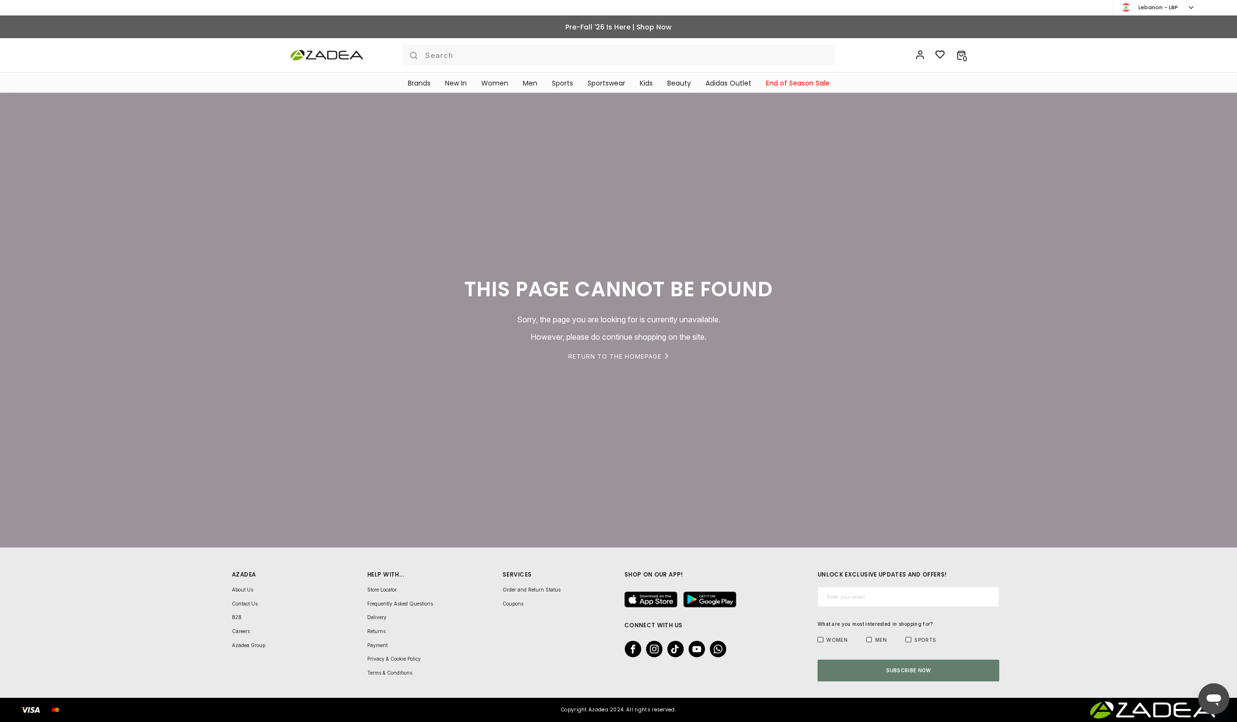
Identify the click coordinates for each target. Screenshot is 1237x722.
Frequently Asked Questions (400, 603)
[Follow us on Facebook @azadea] (630, 649)
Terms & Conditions (389, 673)
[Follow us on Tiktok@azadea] (672, 649)
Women (494, 83)
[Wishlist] (940, 55)
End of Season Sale (798, 83)
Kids (646, 83)
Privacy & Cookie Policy (394, 659)
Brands (419, 83)
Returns (376, 631)
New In (456, 83)
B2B (237, 617)
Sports (562, 83)
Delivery (377, 617)
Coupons (513, 603)
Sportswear (606, 83)
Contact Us (245, 603)
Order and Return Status (532, 589)
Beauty (679, 83)
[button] (961, 55)
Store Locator (382, 589)
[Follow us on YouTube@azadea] (694, 649)
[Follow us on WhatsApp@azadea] (715, 649)
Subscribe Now (908, 670)
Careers (241, 631)
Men (530, 83)
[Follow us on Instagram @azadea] (651, 649)
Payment (377, 645)
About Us (242, 589)
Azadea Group (248, 645)
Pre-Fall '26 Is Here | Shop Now (618, 27)
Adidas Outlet (728, 83)
